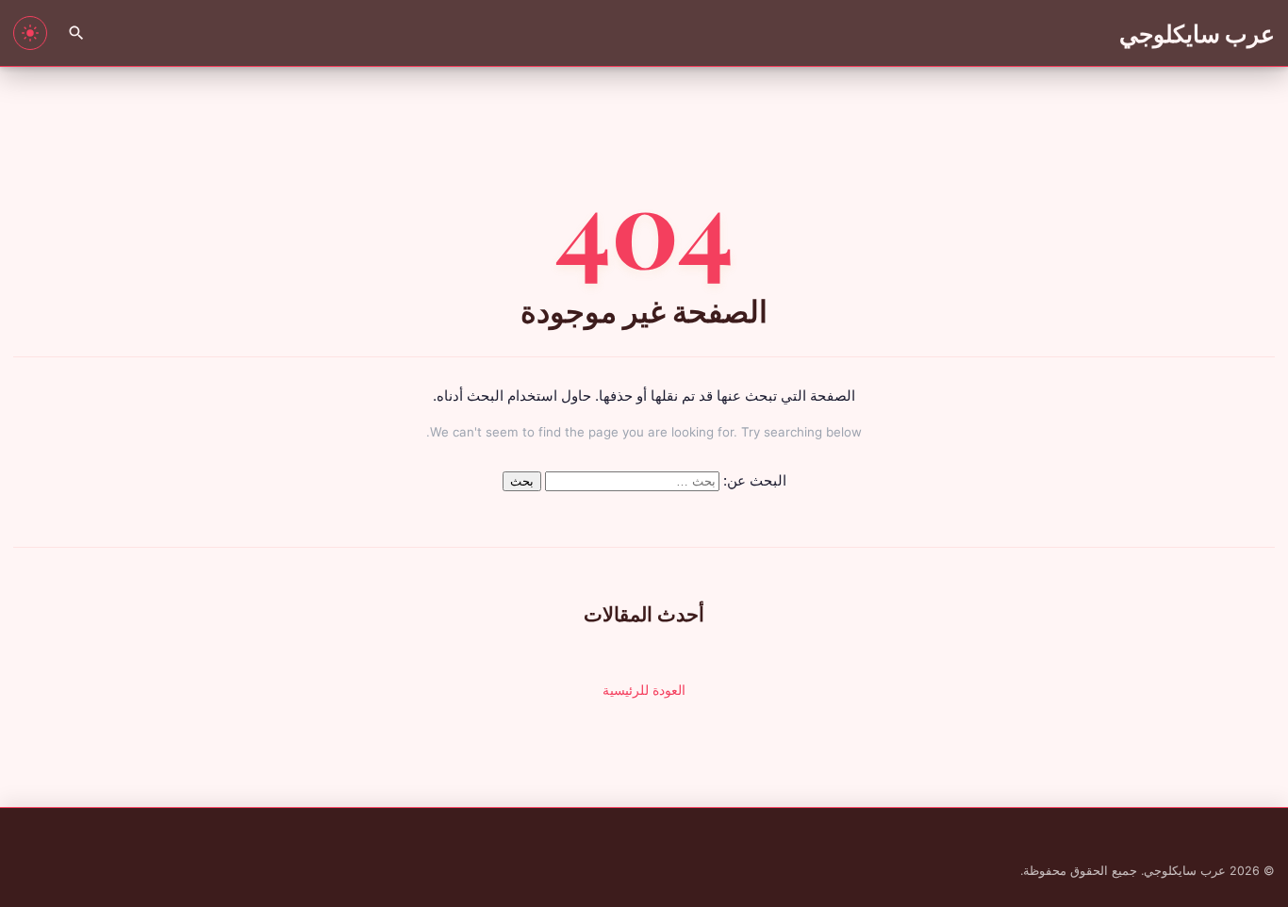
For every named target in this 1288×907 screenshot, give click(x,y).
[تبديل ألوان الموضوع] (30, 33)
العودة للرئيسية (644, 690)
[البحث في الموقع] (76, 33)
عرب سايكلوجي (1197, 32)
